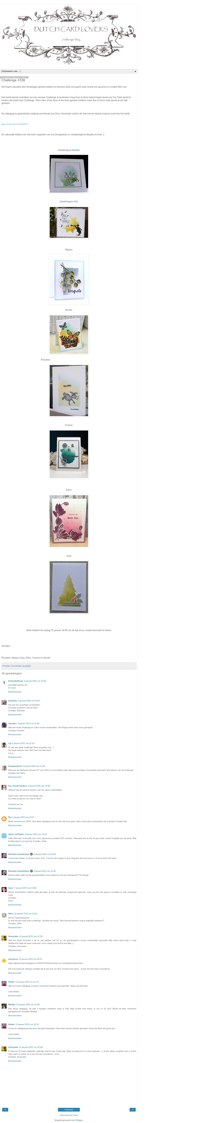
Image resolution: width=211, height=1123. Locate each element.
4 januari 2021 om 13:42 (36, 834)
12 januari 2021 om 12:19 (30, 936)
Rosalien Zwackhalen (18, 854)
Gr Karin (12, 688)
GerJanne (13, 959)
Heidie (11, 982)
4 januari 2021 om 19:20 (45, 854)
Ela (9, 817)
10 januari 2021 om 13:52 (25, 913)
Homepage (69, 1110)
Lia (9, 743)
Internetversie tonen (69, 1115)
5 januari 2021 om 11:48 (45, 871)
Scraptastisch (15, 766)
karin (10, 888)
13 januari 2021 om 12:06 (28, 1004)
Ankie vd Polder (16, 834)
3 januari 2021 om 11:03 (28, 723)
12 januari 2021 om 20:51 (30, 959)
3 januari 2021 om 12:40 (34, 766)
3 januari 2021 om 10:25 (35, 681)
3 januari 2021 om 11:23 (23, 743)
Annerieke (13, 936)
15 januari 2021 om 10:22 (27, 1024)
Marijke (11, 1004)
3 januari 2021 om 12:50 (39, 786)
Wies (10, 913)
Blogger (79, 1120)
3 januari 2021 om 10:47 (29, 701)
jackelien (12, 701)
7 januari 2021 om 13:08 (25, 888)
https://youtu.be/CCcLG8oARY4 (14, 124)
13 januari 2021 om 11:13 (27, 982)
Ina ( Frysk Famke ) (17, 786)
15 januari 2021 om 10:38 (30, 1047)
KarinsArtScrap (15, 681)
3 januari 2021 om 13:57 (23, 817)
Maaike (76, 150)
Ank (76, 201)
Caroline (12, 723)
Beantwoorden (15, 692)
